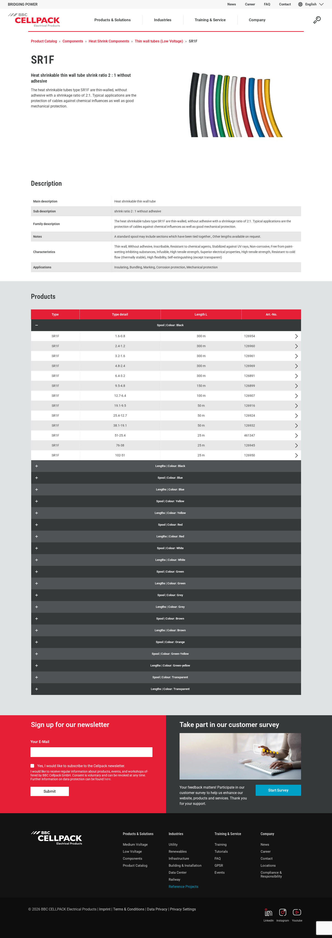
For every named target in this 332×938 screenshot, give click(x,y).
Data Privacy (157, 909)
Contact (267, 859)
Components (73, 41)
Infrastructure (179, 859)
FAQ (218, 859)
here (107, 779)
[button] (166, 325)
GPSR (219, 866)
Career (266, 852)
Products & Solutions (138, 834)
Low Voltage (132, 852)
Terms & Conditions (128, 909)
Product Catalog (44, 41)
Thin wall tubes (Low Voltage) (159, 41)
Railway (174, 880)
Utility (173, 845)
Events (220, 873)
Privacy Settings (183, 909)
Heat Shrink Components (109, 41)
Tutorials (221, 852)
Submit (50, 791)
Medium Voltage (135, 845)
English (310, 4)
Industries (176, 834)
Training (221, 845)
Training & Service (228, 834)
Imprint (104, 909)
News (265, 845)
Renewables (178, 852)
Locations (268, 866)
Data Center (178, 873)
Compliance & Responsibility (271, 874)
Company (267, 834)
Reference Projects (183, 887)
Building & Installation (185, 866)
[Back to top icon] (310, 928)
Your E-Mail (39, 742)
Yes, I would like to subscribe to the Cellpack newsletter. (81, 766)
